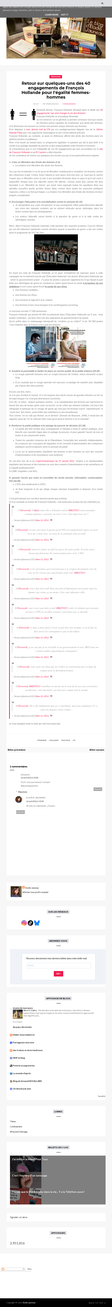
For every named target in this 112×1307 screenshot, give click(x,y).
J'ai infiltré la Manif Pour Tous (30, 1159)
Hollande (54, 740)
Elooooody (25, 510)
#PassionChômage (18, 1131)
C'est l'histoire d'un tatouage (29, 1175)
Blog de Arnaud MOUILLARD (27, 1081)
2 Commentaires (69, 104)
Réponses (22, 791)
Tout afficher (102, 1096)
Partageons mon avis (23, 1042)
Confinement (16, 1126)
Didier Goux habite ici (24, 1034)
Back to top (96, 1303)
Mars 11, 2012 (42, 520)
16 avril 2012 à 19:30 (35, 801)
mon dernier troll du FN (38, 129)
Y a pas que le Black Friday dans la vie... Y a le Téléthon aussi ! (48, 1191)
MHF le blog (19, 1057)
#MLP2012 (73, 510)
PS (74, 740)
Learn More (51, 14)
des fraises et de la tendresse (28, 1050)
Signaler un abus (18, 1217)
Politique (66, 740)
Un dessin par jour (22, 1088)
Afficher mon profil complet (35, 892)
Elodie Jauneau (36, 797)
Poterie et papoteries (24, 1065)
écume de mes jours (23, 1008)
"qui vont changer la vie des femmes (67, 113)
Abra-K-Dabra (30, 1010)
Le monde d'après (22, 1073)
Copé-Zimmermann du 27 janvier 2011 (55, 461)
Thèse (13, 1121)
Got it (64, 14)
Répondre (97, 789)
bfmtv (37, 510)
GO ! (58, 974)
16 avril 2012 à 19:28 (29, 777)
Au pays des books (22, 1027)
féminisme (56, 77)
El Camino (41, 152)
